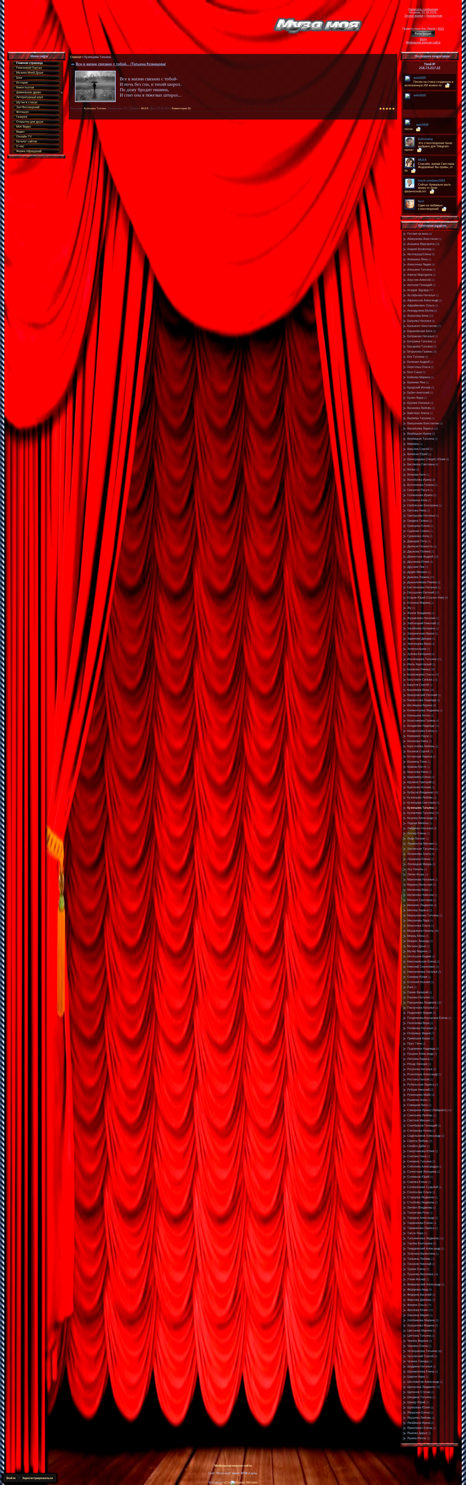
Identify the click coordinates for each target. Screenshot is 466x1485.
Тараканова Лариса (420, 1228)
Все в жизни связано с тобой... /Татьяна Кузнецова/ (121, 64)
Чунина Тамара (418, 1361)
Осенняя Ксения (418, 982)
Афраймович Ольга (420, 305)
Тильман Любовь (419, 1258)
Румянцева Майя (419, 1094)
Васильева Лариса (420, 428)
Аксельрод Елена (419, 254)
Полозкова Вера (418, 1023)
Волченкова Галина (420, 484)
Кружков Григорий (419, 782)
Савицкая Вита (417, 1105)
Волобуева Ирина (419, 479)
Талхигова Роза (418, 1212)
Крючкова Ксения (419, 787)
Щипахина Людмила (421, 1386)
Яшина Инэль (416, 1438)
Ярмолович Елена (419, 1427)
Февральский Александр (424, 1284)
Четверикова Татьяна (422, 1351)
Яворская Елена (418, 1412)
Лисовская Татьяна (420, 848)
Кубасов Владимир (420, 792)
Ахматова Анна (417, 315)
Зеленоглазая (416, 648)
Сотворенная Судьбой (422, 1187)
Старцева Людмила (420, 1197)
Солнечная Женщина (421, 1171)
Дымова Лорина (418, 577)
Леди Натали (416, 838)
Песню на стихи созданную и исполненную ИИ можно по (429, 83)
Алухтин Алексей (419, 279)
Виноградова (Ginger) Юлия (426, 459)
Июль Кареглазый (419, 664)
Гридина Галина (418, 520)
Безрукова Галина (419, 351)
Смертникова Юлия (420, 1151)
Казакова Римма (418, 669)
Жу (409, 607)
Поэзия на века (417, 233)
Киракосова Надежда (421, 700)
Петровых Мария (419, 1033)
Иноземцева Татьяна (421, 659)
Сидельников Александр (424, 1135)
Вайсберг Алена (418, 413)
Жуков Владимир (419, 613)
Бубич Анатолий (418, 392)
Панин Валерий (417, 992)
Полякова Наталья (420, 1028)
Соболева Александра (422, 1166)
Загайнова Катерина (421, 628)
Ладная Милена (418, 823)
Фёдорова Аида (417, 1289)
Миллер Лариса (418, 910)
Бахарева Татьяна (420, 346)
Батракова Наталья (420, 336)
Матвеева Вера (417, 889)
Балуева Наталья (419, 320)
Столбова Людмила (420, 1202)
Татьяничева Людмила (422, 1238)
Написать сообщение (423, 9)
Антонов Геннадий (419, 284)
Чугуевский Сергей (420, 1356)
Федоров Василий (419, 1294)
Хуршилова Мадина (420, 1325)
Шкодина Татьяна (419, 1397)
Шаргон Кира (416, 1376)
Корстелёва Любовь (420, 746)
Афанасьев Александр (422, 300)
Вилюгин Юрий (417, 454)
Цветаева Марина (419, 1330)
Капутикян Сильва (419, 679)
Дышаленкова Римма (422, 582)
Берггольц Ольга (418, 366)
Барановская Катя (419, 331)
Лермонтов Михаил (420, 843)
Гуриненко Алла (418, 536)
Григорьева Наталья (421, 515)
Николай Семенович (421, 966)
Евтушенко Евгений (420, 592)
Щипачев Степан (418, 1392)
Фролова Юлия (417, 1310)
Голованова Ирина (420, 495)
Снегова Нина (416, 1156)
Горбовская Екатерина (422, 505)
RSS (441, 28)
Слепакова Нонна (419, 1130)
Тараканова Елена (420, 1222)
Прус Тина (414, 1043)
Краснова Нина (417, 771)
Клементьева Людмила (423, 710)
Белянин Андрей (418, 361)
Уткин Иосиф (416, 1279)
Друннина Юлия (418, 561)
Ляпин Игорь (415, 874)
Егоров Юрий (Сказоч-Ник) (425, 597)
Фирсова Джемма (419, 1299)
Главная (75, 57)
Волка (411, 469)
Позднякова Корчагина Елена (427, 1017)
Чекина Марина (417, 1340)
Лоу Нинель (415, 869)
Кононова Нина (417, 741)
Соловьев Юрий (418, 1176)
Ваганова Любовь (419, 407)
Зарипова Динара (419, 638)
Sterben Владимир (419, 1207)
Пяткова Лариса (418, 1058)
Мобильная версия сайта (423, 42)
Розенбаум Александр (422, 1074)
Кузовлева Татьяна (420, 812)
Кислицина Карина (419, 705)
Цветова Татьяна (419, 1335)
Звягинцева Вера (419, 643)
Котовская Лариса (419, 756)
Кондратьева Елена (420, 730)
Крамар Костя (416, 766)
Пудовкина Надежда (421, 1048)
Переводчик (434, 15)
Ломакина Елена (418, 859)
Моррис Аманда (418, 941)
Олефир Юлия (417, 976)
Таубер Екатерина (419, 1243)
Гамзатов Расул (418, 489)
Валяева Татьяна (419, 418)
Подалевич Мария (419, 1012)
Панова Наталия (418, 997)
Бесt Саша (414, 372)
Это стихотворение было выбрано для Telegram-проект (428, 146)
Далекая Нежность (420, 546)
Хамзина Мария (418, 1315)
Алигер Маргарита (419, 274)
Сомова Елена (417, 1181)
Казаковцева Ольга (420, 674)
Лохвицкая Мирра (419, 864)
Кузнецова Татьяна (95, 108)
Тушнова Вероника (420, 1274)
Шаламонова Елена (420, 1371)
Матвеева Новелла (420, 894)
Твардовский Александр (423, 1248)
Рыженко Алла (417, 1099)
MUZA (144, 108)
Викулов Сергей (418, 448)
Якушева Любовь (419, 1417)
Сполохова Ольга (419, 1192)
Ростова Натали (418, 1079)
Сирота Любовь (418, 1140)
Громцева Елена (418, 525)
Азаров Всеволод (419, 249)
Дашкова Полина (418, 551)
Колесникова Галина (421, 720)
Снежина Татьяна (419, 1161)
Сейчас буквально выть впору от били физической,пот (428, 188)
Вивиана (413, 443)
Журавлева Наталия (421, 618)
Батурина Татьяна (419, 341)
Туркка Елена (416, 1269)
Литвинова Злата (419, 853)
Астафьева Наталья (421, 295)
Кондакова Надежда (420, 725)
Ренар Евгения (417, 1064)
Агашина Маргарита (420, 243)
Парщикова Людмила (421, 1002)
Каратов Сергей (418, 684)
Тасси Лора (415, 1233)
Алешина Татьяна (419, 269)
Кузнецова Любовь (420, 797)
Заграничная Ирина (420, 633)
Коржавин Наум (418, 736)
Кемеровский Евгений (422, 695)
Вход (423, 39)
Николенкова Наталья (422, 971)
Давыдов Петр (417, 541)
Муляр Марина (417, 951)
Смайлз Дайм (416, 1146)
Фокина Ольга (416, 1304)
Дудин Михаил (417, 571)
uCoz (227, 1482)
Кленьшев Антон (418, 715)
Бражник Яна (416, 382)
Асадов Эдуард (417, 290)
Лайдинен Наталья (420, 828)
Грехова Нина (416, 510)
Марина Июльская (419, 884)
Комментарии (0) (181, 108)
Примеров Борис (418, 1038)
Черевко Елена (417, 1345)
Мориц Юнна (416, 935)
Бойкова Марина (418, 377)
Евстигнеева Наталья (422, 587)
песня (409, 129)
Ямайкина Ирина (418, 1422)
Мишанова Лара (418, 920)
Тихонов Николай (419, 1263)
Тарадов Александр (420, 1217)
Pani (410, 987)
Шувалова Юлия (418, 1407)
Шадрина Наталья (419, 1366)
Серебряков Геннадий (422, 1125)
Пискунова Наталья (420, 1007)
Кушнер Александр (420, 818)
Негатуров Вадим (419, 956)
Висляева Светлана (420, 464)
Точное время (413, 15)
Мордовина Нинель (420, 930)
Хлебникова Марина (421, 1320)
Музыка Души (416, 946)
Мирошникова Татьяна (422, 915)
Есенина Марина (418, 602)
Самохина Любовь (420, 1115)
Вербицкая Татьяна (420, 438)
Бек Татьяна (415, 356)
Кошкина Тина (417, 761)
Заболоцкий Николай (421, 623)
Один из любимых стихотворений (430, 207)
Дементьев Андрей (420, 556)
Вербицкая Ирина (419, 433)
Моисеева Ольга (418, 925)
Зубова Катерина (419, 654)
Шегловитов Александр (423, 1381)
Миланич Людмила (420, 905)
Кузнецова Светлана (421, 802)
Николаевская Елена (421, 961)
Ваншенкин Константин (423, 423)
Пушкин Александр (420, 1053)
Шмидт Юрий (416, 1402)
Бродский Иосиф (418, 387)
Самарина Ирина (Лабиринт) (427, 1110)
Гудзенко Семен (418, 530)
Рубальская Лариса (420, 1084)
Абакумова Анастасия (422, 238)
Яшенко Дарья (417, 1433)
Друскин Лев (415, 566)
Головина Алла (417, 500)
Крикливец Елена (419, 777)
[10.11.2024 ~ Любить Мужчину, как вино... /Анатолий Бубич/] (414, 99)
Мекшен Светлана (419, 900)
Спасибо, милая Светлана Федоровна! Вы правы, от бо (429, 167)
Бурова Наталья (418, 402)
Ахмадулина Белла (420, 310)
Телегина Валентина (421, 1253)
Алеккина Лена (417, 259)
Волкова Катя (416, 474)
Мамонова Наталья (420, 879)
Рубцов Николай (418, 1089)
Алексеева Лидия (419, 264)
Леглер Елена (416, 833)
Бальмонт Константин (422, 325)
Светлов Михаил (418, 1120)
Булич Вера (415, 397)
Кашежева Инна (418, 689)
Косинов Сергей (418, 751)
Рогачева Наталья (419, 1069)
